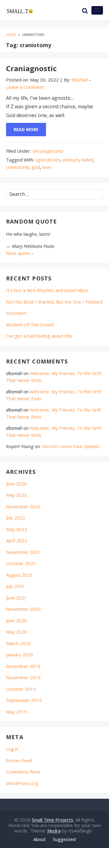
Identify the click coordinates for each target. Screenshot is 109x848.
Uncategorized (47, 151)
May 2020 (16, 632)
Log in (12, 749)
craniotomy (17, 167)
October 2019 (21, 689)
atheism (70, 160)
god (36, 167)
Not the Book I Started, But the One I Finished (54, 302)
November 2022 (23, 506)
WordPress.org (22, 783)
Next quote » (20, 253)
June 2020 (16, 620)
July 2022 (15, 518)
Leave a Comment (25, 87)
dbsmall (14, 373)
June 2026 (16, 484)
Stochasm (16, 313)
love (46, 167)
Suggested (64, 839)
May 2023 (16, 495)
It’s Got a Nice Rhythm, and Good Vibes (47, 290)
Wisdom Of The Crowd (30, 324)
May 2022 (16, 529)
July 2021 (15, 586)
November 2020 (23, 609)
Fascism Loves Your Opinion (70, 446)
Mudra (54, 831)
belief (87, 160)
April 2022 (16, 540)
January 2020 (19, 655)
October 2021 (21, 563)
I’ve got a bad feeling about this (39, 336)
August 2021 (19, 575)
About (39, 839)
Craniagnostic (31, 68)
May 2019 (16, 712)
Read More (26, 129)
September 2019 (24, 700)
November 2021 (23, 552)
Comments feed (23, 772)
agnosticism (47, 160)
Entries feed (19, 760)
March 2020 (18, 643)
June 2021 (16, 598)
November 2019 (23, 677)
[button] (97, 10)
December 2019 (23, 666)
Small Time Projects (52, 820)
